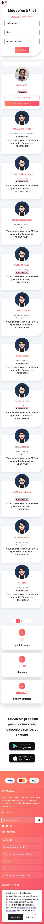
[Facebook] (7, 825)
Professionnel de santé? (14, 847)
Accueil (15, 16)
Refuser (29, 917)
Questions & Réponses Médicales (19, 854)
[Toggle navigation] (41, 4)
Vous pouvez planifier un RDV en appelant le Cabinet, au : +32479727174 (22, 234)
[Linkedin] (2, 825)
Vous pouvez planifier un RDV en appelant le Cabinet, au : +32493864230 (22, 143)
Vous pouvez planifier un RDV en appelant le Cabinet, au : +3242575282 (22, 551)
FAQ (5, 868)
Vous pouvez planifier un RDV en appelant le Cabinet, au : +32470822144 (22, 324)
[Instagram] (11, 825)
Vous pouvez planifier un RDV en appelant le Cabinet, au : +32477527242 (22, 188)
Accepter (15, 917)
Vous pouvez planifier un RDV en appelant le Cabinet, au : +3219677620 (22, 461)
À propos (7, 840)
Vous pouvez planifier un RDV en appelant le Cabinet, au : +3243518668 (22, 506)
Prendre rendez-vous (22, 103)
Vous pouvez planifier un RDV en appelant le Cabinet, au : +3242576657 (22, 597)
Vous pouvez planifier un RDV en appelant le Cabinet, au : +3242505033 (22, 279)
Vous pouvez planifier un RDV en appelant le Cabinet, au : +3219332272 (22, 370)
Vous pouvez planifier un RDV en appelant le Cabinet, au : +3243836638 (22, 415)
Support (7, 861)
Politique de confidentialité (16, 875)
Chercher (22, 50)
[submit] (39, 820)
